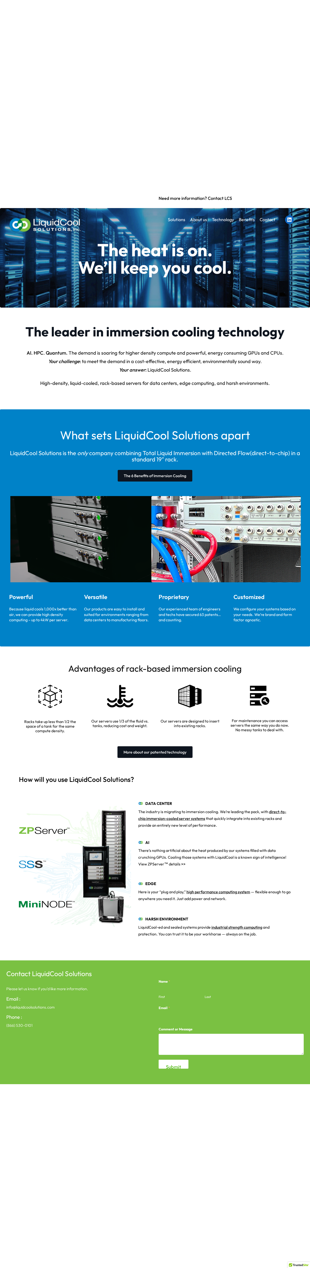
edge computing (196, 383)
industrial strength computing (236, 927)
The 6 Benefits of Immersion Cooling (155, 475)
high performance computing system (218, 891)
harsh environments (247, 383)
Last (208, 997)
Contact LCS (220, 198)
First (162, 997)
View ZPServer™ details (159, 864)
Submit (173, 1066)
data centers (163, 383)
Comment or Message (176, 1029)
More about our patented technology (155, 752)
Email (164, 1008)
